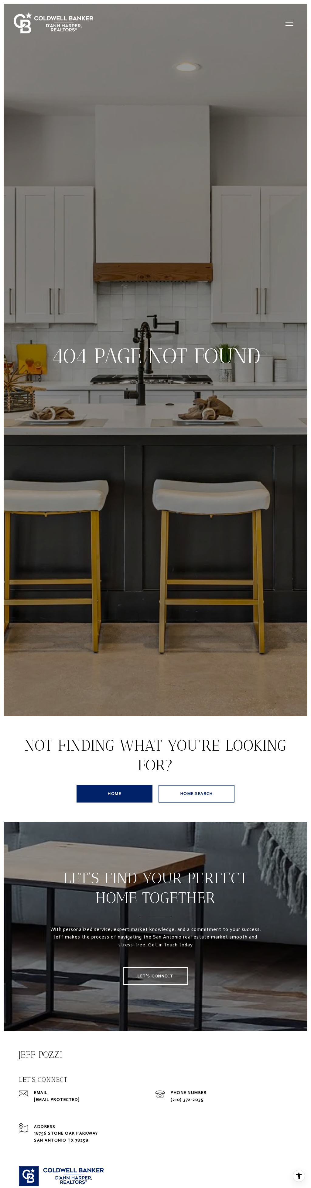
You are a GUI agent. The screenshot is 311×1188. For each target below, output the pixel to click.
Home (114, 793)
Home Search (196, 793)
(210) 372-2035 (187, 1099)
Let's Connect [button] (155, 976)
